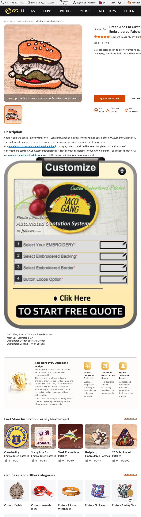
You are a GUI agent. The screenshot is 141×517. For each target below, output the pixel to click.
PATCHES (65, 11)
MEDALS (85, 11)
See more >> (130, 418)
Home (6, 21)
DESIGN (129, 11)
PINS (32, 11)
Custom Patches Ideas (24, 21)
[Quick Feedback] (130, 500)
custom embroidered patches (23, 155)
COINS (47, 11)
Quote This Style (109, 98)
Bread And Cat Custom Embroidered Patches (32, 146)
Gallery (12, 21)
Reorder (136, 2)
